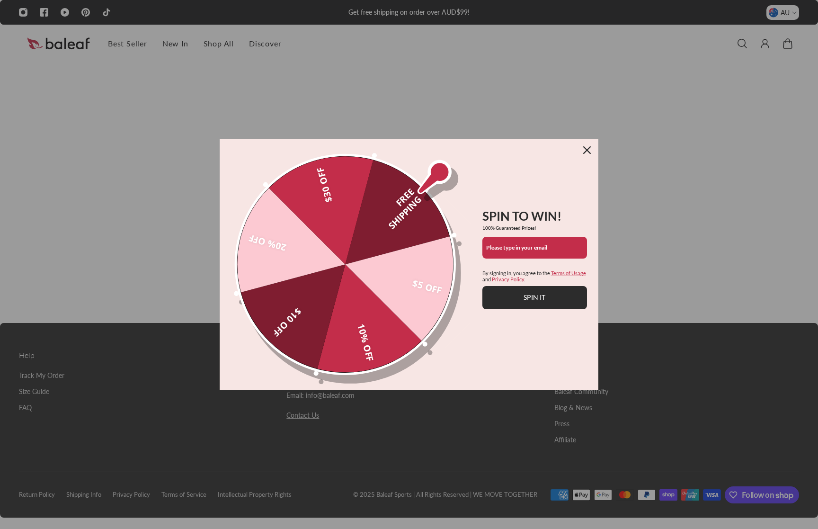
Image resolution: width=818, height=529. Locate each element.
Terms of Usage (568, 273)
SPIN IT (534, 297)
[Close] (587, 150)
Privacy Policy (508, 279)
